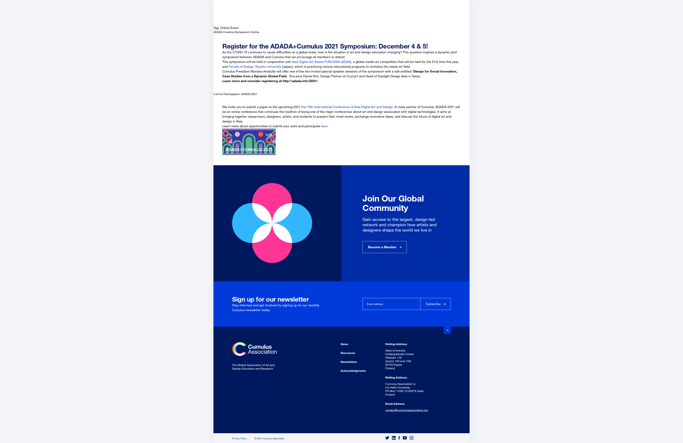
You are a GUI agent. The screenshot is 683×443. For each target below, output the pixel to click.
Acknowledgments (353, 370)
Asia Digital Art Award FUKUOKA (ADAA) (321, 62)
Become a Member (382, 247)
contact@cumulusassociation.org (406, 410)
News (344, 344)
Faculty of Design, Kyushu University (255, 66)
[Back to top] (447, 330)
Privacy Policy (239, 438)
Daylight (352, 76)
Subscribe (433, 304)
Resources (348, 353)
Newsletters (349, 361)
